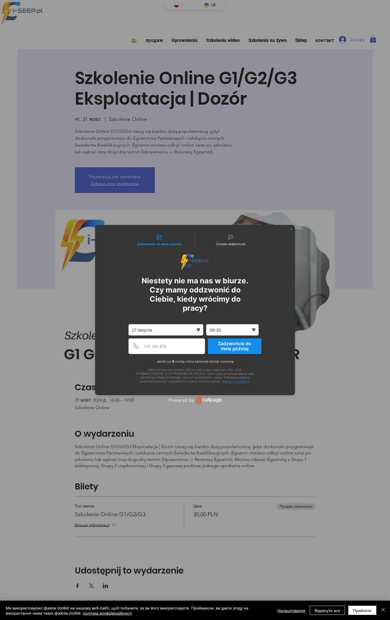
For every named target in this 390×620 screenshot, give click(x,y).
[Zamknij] (290, 228)
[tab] (159, 240)
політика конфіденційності (107, 613)
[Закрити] (383, 610)
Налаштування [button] (291, 610)
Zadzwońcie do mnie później (234, 346)
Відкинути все (327, 610)
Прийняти (362, 610)
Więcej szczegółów (236, 381)
